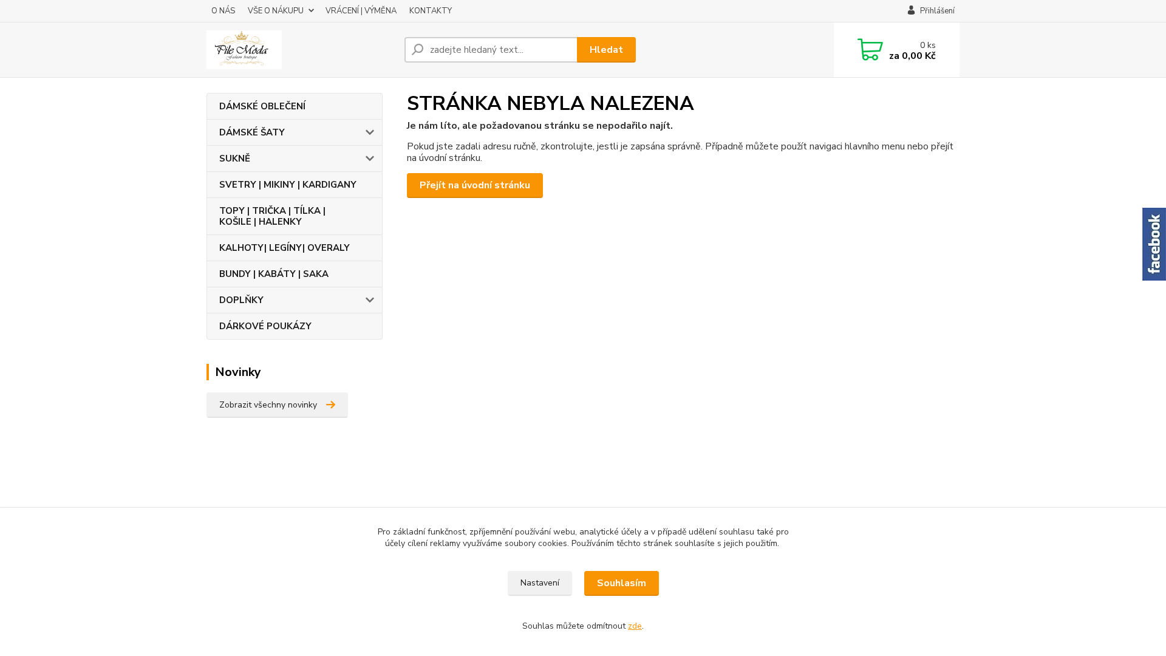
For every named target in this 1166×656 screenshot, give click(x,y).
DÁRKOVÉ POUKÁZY (265, 326)
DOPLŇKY (241, 300)
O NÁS (223, 10)
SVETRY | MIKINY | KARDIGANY (287, 185)
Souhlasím (621, 583)
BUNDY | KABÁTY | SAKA (274, 274)
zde (635, 626)
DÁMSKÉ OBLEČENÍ (262, 106)
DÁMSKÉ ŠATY (252, 132)
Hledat (606, 49)
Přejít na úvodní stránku (475, 185)
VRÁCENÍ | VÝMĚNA (361, 10)
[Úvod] (300, 49)
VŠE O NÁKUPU (276, 10)
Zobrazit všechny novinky (268, 405)
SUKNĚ (234, 158)
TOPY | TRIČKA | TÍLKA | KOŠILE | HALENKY (272, 216)
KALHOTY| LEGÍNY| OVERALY (284, 248)
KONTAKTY (430, 10)
